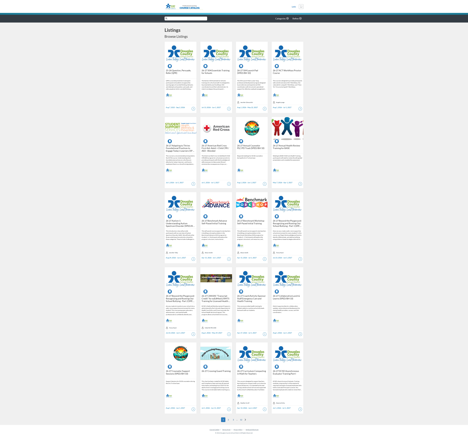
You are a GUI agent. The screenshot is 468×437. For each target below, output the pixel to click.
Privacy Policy (238, 430)
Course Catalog (214, 430)
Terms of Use (226, 430)
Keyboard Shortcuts (252, 430)
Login (294, 6)
